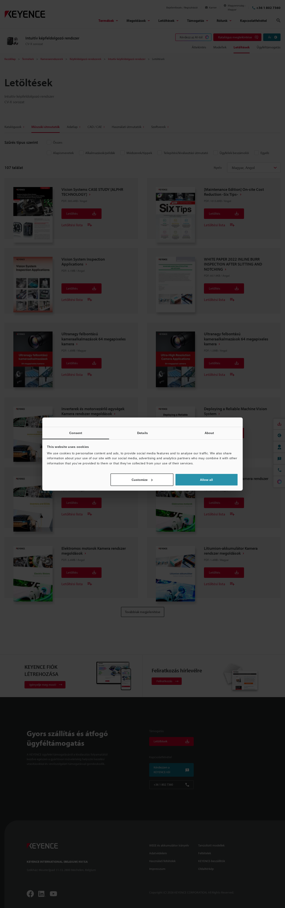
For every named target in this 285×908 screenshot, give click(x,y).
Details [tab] (142, 432)
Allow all (206, 480)
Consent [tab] (75, 432)
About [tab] (209, 432)
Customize (140, 480)
